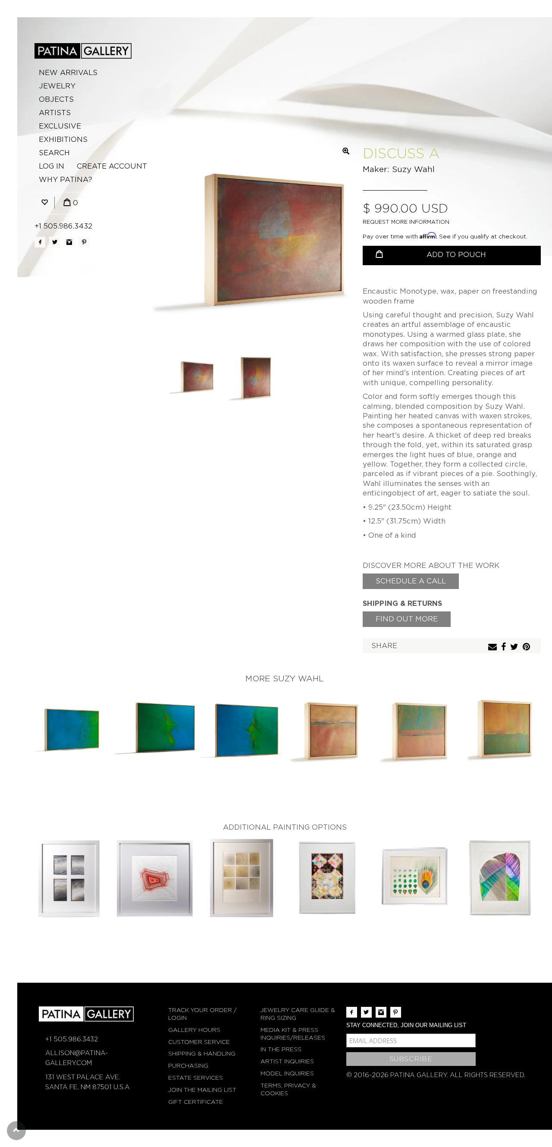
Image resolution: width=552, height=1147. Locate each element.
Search (54, 153)
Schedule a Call (411, 581)
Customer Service (199, 1042)
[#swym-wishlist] (44, 203)
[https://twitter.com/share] (515, 647)
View (69, 730)
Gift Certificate (195, 1102)
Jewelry (57, 86)
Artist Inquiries (287, 1061)
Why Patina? (65, 179)
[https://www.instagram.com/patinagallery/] (69, 242)
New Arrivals (68, 73)
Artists (55, 113)
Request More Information (406, 222)
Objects (56, 99)
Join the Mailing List (202, 1090)
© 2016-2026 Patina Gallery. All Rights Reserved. (435, 1075)
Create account (112, 166)
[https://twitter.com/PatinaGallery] (54, 242)
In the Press (280, 1049)
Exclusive (60, 126)
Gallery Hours (194, 1030)
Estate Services (195, 1078)
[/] (83, 51)
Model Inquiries (287, 1073)
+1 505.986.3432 (63, 226)
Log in (51, 166)
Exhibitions (63, 139)
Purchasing (188, 1065)
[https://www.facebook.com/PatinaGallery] (39, 242)
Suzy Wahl (413, 169)
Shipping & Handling (201, 1053)
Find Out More (407, 619)
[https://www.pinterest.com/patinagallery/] (83, 242)
